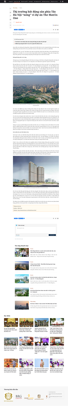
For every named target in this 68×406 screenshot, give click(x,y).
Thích (21, 29)
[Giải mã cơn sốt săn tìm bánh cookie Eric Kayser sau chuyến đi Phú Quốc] (11, 363)
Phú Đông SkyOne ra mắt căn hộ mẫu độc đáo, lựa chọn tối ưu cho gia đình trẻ (43, 251)
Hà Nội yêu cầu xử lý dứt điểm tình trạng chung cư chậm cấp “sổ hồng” (10, 348)
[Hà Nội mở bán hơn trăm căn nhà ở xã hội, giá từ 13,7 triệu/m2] (22, 292)
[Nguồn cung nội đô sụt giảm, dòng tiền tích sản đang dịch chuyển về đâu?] (42, 322)
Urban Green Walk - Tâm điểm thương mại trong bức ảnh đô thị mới (42, 264)
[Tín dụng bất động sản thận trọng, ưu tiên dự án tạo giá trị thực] (26, 341)
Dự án (21, 7)
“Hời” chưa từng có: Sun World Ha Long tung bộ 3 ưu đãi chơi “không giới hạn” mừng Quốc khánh (56, 331)
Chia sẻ (16, 29)
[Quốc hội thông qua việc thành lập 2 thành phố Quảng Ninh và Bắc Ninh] (26, 322)
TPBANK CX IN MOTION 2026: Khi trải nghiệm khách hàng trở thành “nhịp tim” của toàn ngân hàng (41, 350)
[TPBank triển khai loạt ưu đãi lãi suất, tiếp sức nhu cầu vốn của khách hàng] (57, 363)
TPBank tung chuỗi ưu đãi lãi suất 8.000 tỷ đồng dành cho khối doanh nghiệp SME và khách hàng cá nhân (26, 372)
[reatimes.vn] (5, 1)
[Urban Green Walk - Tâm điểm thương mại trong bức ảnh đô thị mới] (22, 265)
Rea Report (31, 1)
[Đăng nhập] (62, 1)
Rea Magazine (36, 1)
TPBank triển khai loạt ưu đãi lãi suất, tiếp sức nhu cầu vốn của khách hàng (56, 370)
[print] (10, 19)
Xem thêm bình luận (19, 238)
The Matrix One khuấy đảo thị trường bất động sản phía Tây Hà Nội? (30, 41)
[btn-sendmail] (57, 29)
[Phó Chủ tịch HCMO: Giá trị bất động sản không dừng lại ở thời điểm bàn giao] (42, 363)
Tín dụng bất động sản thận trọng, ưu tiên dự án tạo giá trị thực (26, 348)
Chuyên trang (23, 1)
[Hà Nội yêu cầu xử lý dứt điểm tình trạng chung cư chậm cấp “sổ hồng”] (11, 341)
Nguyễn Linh (19, 22)
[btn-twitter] (55, 29)
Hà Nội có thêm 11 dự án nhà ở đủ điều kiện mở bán (43, 303)
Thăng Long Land (55, 396)
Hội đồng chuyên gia (46, 1)
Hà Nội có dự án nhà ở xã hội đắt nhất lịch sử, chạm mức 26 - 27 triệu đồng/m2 (43, 278)
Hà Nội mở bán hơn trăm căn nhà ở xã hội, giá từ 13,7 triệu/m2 (42, 291)
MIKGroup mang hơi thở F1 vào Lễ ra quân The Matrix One (28, 43)
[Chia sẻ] (10, 12)
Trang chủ (11, 1)
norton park (57, 393)
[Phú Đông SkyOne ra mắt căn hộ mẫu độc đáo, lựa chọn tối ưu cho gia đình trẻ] (22, 252)
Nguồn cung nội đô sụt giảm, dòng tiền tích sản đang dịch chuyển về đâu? (41, 330)
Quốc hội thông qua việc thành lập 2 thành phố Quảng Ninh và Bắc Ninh (25, 330)
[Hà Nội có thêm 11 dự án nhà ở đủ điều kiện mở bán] (22, 305)
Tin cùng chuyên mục (22, 246)
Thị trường (15, 7)
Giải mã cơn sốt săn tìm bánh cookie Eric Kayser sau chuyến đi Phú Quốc (10, 370)
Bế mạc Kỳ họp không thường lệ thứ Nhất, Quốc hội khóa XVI (10, 330)
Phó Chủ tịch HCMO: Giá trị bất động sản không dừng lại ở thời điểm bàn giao (41, 370)
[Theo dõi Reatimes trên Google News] (55, 25)
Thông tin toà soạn (54, 1)
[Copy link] (10, 15)
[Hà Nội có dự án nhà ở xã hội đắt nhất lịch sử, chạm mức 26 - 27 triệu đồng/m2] (22, 278)
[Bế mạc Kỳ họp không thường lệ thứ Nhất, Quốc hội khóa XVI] (11, 322)
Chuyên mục (16, 1)
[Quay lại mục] (10, 8)
